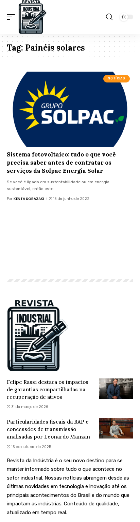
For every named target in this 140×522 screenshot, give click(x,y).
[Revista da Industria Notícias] (32, 17)
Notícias (116, 78)
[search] (109, 17)
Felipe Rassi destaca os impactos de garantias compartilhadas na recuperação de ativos (47, 389)
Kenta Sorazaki (29, 198)
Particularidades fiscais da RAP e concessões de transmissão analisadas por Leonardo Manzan (48, 429)
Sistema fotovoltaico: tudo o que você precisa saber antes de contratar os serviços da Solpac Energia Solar (61, 162)
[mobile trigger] (12, 17)
